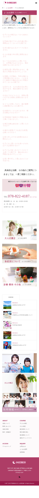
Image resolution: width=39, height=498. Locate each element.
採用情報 (22, 452)
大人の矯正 (23, 426)
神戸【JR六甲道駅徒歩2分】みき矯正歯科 (15, 483)
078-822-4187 (19, 196)
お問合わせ (23, 446)
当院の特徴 (5, 429)
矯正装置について (24, 429)
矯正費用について (24, 435)
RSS (19, 477)
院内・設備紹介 (6, 432)
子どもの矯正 (23, 423)
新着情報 (10, 297)
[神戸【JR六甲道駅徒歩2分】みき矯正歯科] (18, 3)
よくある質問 (23, 449)
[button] (19, 35)
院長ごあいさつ (6, 426)
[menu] (36, 3)
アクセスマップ (6, 446)
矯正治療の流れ (24, 432)
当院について (6, 423)
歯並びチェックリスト (26, 438)
